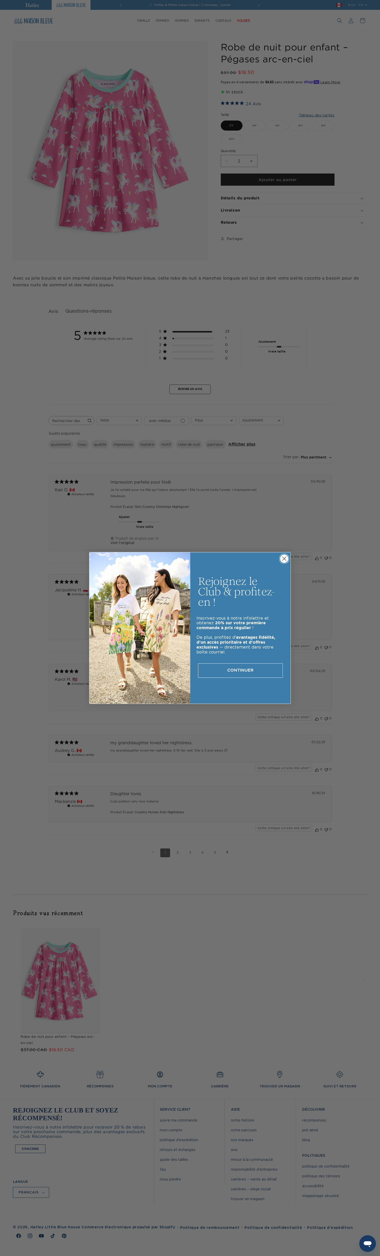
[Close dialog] (284, 558)
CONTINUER (240, 670)
